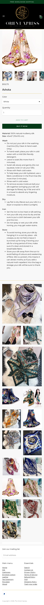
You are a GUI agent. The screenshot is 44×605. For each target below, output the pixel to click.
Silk (3, 570)
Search (27, 568)
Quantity (6, 108)
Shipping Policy (30, 582)
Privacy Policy (29, 572)
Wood (4, 584)
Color (4, 97)
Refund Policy (29, 577)
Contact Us (28, 570)
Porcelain (6, 582)
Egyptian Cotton (8, 575)
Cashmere (6, 572)
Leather (5, 577)
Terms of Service (30, 575)
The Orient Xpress (21, 601)
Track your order (30, 584)
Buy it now (22, 126)
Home (4, 568)
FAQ (26, 579)
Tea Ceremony (8, 579)
